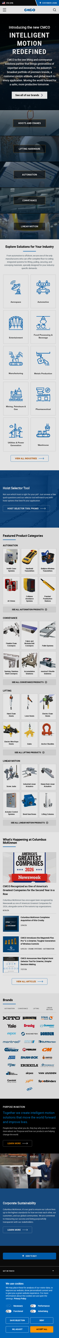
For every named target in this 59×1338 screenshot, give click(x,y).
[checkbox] (8, 1305)
